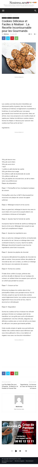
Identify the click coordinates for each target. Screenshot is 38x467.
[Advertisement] (19, 89)
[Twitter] (8, 38)
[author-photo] (19, 404)
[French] (29, 2)
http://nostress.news (19, 409)
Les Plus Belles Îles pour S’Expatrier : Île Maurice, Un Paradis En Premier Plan (10, 386)
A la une (16, 15)
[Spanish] (36, 2)
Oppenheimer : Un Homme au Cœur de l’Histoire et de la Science (28, 386)
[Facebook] (4, 38)
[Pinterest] (12, 38)
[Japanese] (32, 2)
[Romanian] (34, 2)
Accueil (4, 15)
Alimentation (16, 17)
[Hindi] (31, 2)
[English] (27, 2)
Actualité (9, 15)
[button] (35, 10)
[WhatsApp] (16, 38)
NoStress (6, 34)
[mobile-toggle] (3, 10)
